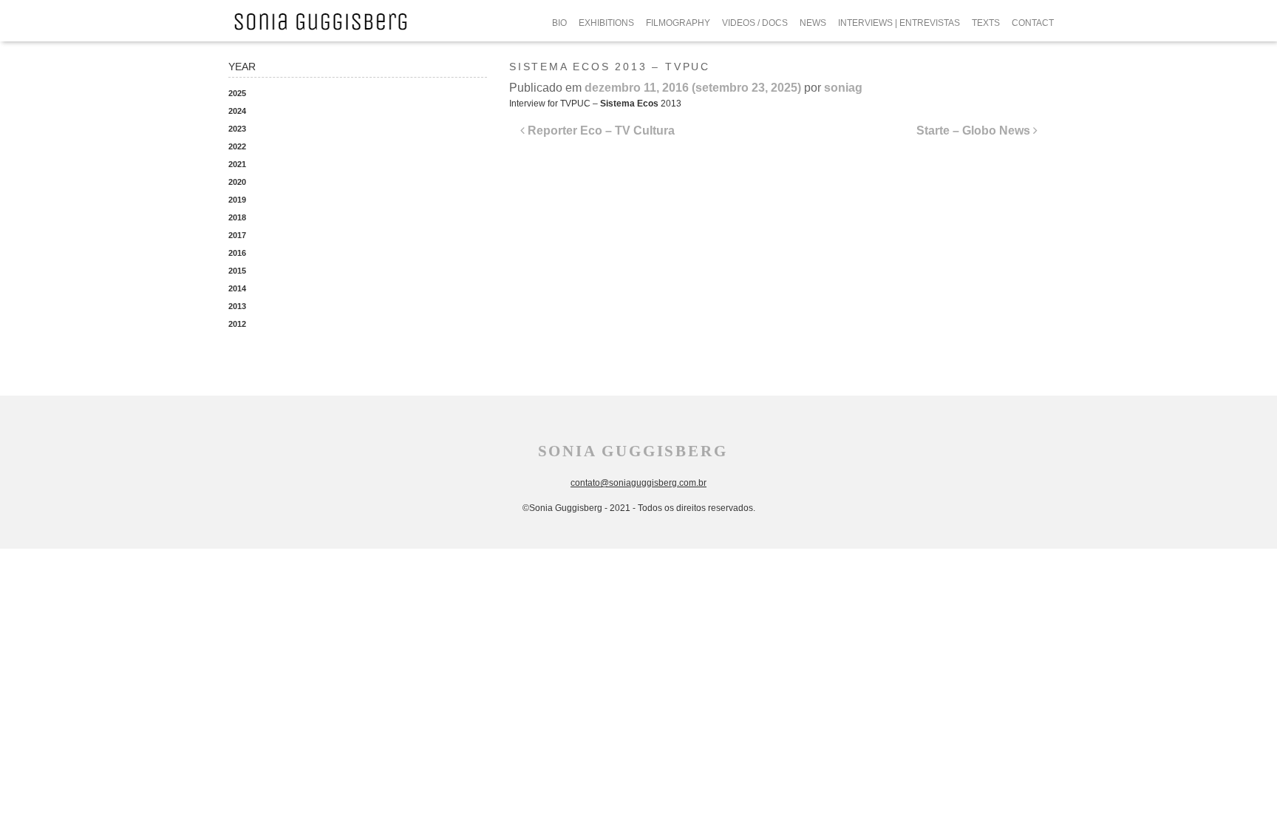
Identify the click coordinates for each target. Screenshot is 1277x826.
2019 (237, 199)
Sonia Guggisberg (633, 451)
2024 (237, 110)
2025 (237, 93)
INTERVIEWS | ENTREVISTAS (899, 23)
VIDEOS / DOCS (755, 23)
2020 (237, 181)
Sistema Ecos (629, 103)
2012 (237, 323)
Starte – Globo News (974, 130)
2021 (237, 164)
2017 (237, 235)
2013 (237, 306)
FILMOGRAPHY (678, 23)
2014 (237, 288)
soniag (843, 87)
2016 (237, 252)
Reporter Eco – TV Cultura (600, 130)
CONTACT (1033, 23)
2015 (237, 270)
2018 (237, 217)
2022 (237, 146)
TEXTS (986, 23)
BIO (559, 23)
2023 (237, 128)
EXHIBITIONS (606, 23)
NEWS (813, 23)
